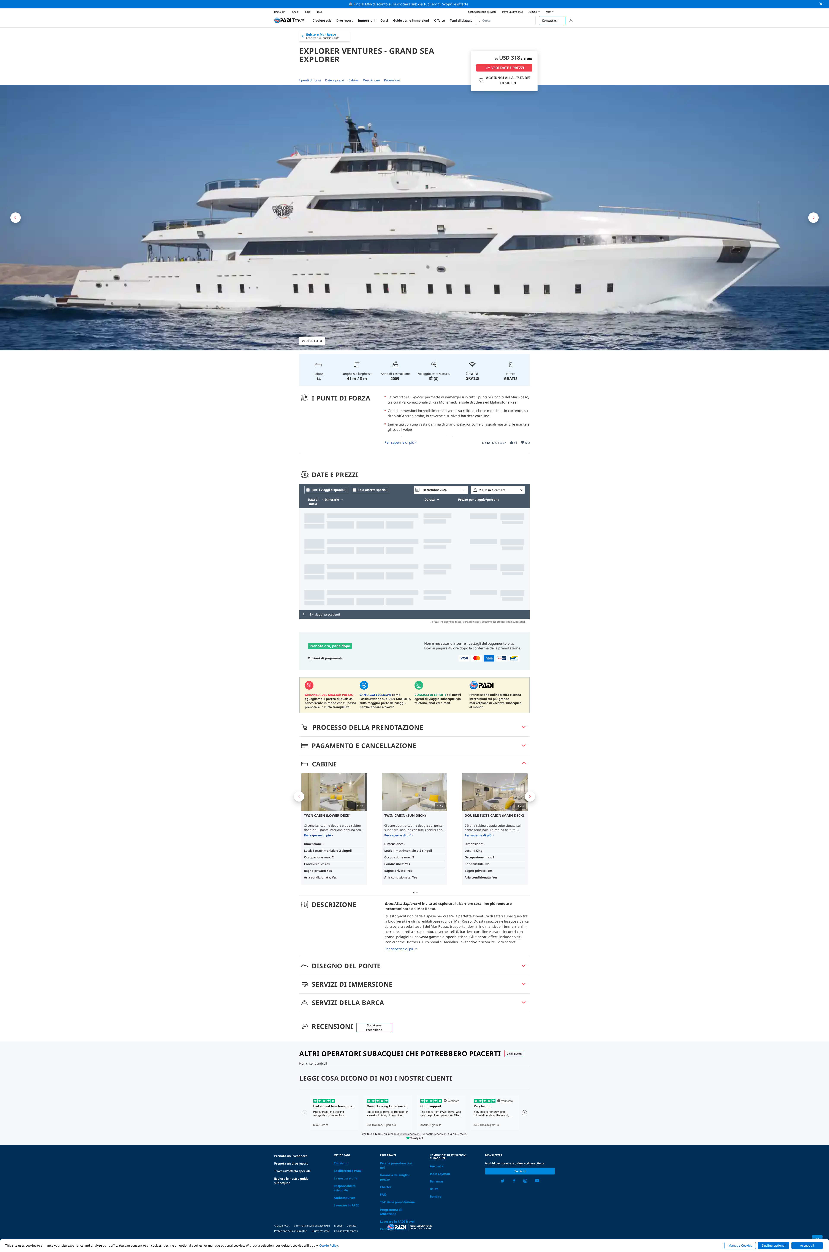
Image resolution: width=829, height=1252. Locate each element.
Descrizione (371, 80)
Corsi (384, 20)
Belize (434, 1189)
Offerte (439, 20)
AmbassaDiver (344, 1198)
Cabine (353, 80)
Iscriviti (519, 1171)
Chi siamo (341, 1163)
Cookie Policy (328, 1245)
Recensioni (392, 80)
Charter (385, 1187)
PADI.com (279, 11)
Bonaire (435, 1196)
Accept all (807, 1245)
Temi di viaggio (461, 20)
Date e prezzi (334, 80)
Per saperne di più (399, 442)
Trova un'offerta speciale (292, 1171)
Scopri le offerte (455, 4)
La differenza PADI (347, 1171)
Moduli (338, 1225)
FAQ (383, 1194)
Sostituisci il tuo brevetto (482, 11)
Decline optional (773, 1245)
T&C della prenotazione (397, 1202)
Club (307, 11)
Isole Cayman (440, 1174)
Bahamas (436, 1181)
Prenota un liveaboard (290, 1156)
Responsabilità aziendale (345, 1188)
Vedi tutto (514, 1054)
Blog (319, 11)
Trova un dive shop (512, 11)
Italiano (532, 11)
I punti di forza (310, 80)
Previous (299, 796)
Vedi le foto (312, 341)
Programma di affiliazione (391, 1212)
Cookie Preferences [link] (346, 1231)
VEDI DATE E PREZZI (507, 67)
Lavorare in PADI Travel (397, 1221)
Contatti (351, 1225)
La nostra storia (345, 1178)
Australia (436, 1166)
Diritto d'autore (321, 1231)
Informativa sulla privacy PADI (312, 1225)
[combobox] (505, 20)
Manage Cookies (740, 1245)
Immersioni (366, 20)
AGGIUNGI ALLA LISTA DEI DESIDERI (508, 80)
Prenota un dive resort (291, 1163)
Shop (295, 11)
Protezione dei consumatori (290, 1231)
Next (530, 796)
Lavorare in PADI (346, 1205)
